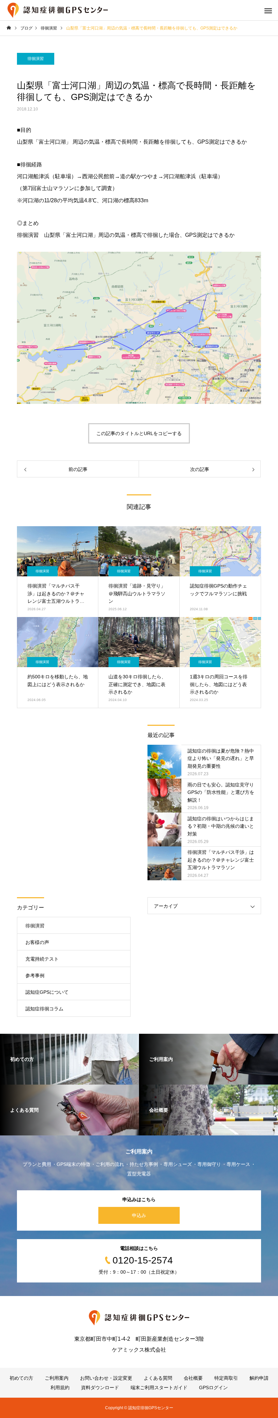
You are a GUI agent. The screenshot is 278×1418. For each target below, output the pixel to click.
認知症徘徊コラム (44, 1008)
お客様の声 (37, 942)
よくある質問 (158, 1378)
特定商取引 (226, 1378)
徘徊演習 (35, 58)
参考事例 (34, 975)
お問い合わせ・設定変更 (106, 1378)
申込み (139, 1215)
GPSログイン (213, 1387)
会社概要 (193, 1378)
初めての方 (21, 1378)
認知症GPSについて (46, 992)
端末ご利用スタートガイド (159, 1387)
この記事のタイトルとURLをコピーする (139, 433)
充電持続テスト (42, 959)
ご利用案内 (56, 1378)
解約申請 (259, 1378)
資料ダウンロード (100, 1387)
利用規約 (60, 1387)
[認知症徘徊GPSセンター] (57, 10)
